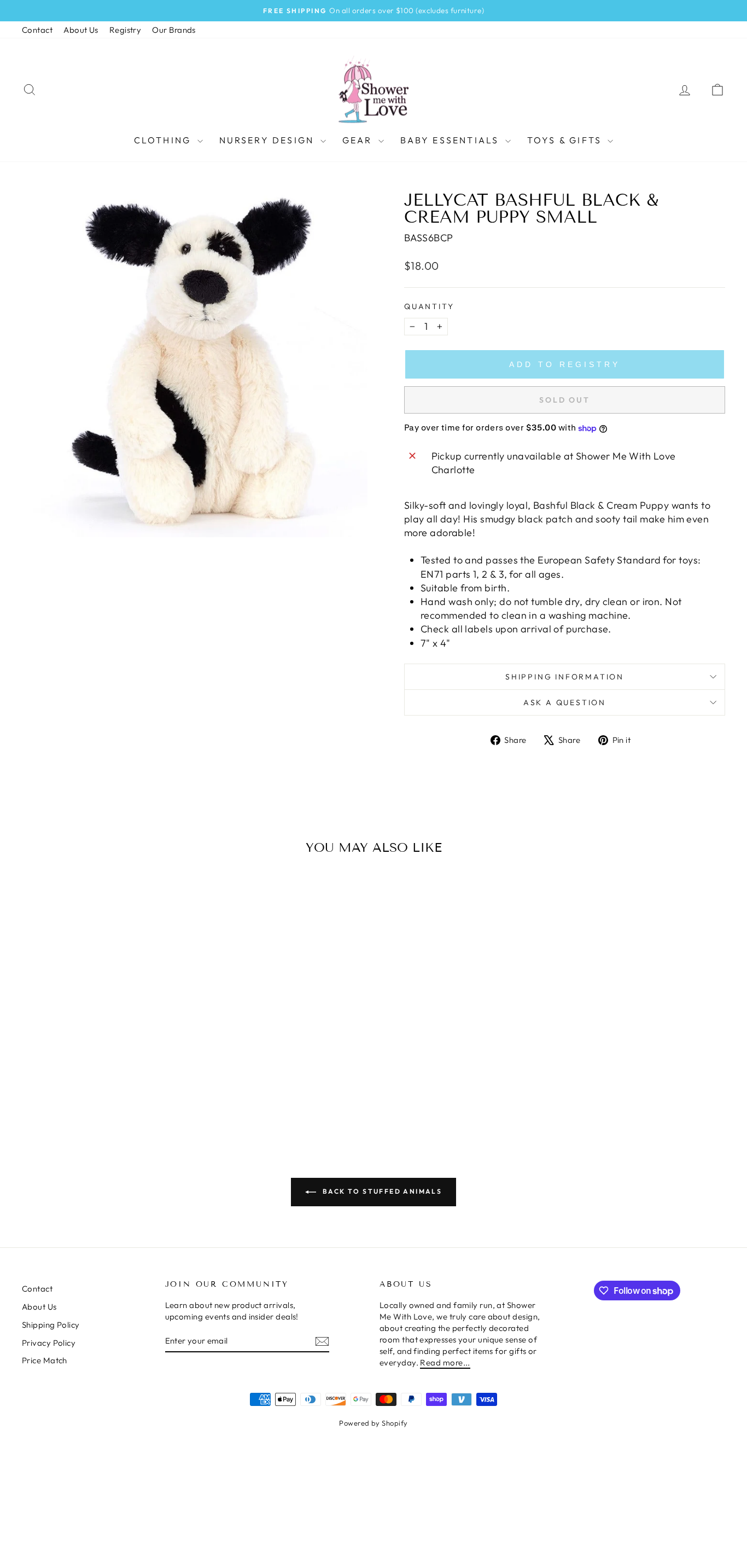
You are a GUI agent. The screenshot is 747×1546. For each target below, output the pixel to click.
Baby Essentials (451, 140)
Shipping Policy (51, 1325)
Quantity (429, 306)
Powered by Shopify (373, 1423)
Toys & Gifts (566, 140)
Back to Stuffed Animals (381, 1191)
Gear (359, 140)
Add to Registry (564, 364)
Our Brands (174, 30)
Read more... (445, 1362)
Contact (37, 30)
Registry (125, 30)
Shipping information (564, 677)
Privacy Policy (48, 1343)
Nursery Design (268, 140)
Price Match (44, 1360)
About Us (80, 30)
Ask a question (564, 702)
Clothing (164, 140)
